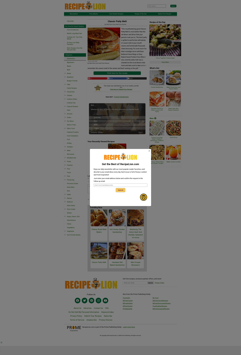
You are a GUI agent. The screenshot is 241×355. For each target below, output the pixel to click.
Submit (120, 190)
